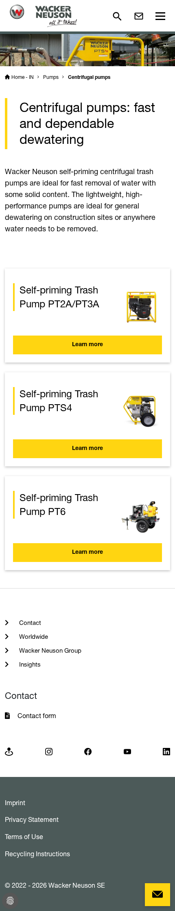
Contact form (37, 716)
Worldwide (33, 636)
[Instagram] (48, 751)
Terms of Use (24, 837)
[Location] (9, 751)
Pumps (51, 77)
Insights (29, 664)
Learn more (87, 345)
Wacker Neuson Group (49, 650)
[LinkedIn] (166, 751)
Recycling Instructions (37, 854)
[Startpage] (43, 15)
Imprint (15, 803)
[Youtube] (127, 751)
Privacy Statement (32, 819)
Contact (29, 623)
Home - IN (22, 77)
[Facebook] (88, 751)
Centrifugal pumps (89, 77)
